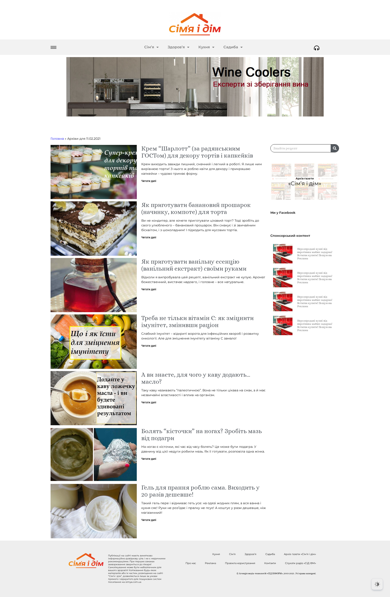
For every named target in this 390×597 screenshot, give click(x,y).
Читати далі (148, 181)
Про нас (191, 563)
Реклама (210, 563)
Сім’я (149, 47)
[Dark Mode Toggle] (377, 584)
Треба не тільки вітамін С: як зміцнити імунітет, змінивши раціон (197, 321)
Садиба (230, 47)
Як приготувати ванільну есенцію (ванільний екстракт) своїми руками (193, 265)
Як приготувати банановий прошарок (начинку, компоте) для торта (196, 208)
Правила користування (240, 563)
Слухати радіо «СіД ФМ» (300, 563)
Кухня (204, 47)
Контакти (270, 563)
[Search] (335, 148)
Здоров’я (176, 47)
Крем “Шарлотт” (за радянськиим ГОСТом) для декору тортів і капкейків (197, 152)
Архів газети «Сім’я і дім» (300, 554)
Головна (57, 138)
